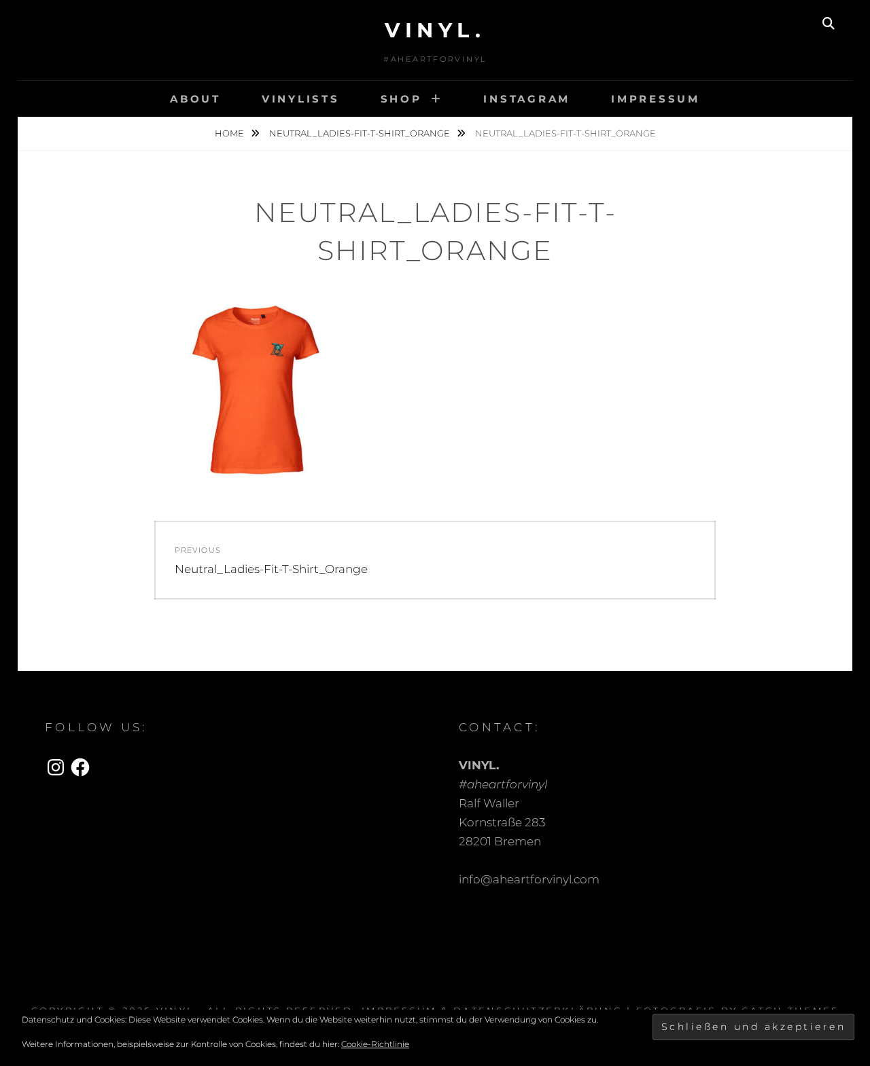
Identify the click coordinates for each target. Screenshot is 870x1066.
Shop (401, 98)
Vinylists (301, 98)
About (195, 98)
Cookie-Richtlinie (375, 1044)
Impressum (655, 98)
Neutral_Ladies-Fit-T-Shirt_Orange (360, 133)
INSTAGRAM (526, 98)
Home (230, 133)
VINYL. (435, 30)
